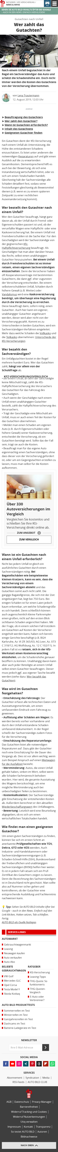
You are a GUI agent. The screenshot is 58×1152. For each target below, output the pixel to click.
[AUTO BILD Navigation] (54, 3)
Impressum (14, 1126)
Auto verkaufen (13, 957)
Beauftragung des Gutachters (24, 117)
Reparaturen (26, 156)
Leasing (8, 949)
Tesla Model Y (12, 989)
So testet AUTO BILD (22, 1131)
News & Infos (13, 5)
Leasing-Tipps (38, 976)
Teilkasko (11, 337)
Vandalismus (9, 294)
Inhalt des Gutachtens (19, 128)
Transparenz (43, 1126)
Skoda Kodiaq (12, 993)
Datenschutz (21, 1101)
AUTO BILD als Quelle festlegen (19, 922)
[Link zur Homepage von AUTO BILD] (2, 3)
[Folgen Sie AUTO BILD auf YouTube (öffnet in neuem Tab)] (12, 1063)
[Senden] (45, 1047)
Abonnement (14, 1077)
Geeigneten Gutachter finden (23, 132)
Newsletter (29, 1040)
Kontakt (28, 1126)
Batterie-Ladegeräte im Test (20, 1028)
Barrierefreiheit (29, 1106)
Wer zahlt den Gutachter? (21, 121)
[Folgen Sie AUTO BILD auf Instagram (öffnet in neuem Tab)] (19, 1063)
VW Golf (8, 976)
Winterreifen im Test (16, 1014)
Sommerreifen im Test (17, 1010)
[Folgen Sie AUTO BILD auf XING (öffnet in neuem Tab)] (25, 1063)
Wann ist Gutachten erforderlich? (26, 125)
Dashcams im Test (14, 1023)
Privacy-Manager (42, 1101)
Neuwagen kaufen (14, 953)
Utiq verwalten (29, 1121)
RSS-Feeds (18, 1082)
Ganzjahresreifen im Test (18, 1019)
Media (45, 1077)
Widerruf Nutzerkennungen (29, 1116)
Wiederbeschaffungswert (17, 806)
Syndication (32, 1077)
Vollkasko (45, 333)
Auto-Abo (9, 961)
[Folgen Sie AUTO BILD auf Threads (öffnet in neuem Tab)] (39, 1063)
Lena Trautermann (28, 95)
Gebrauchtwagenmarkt (17, 944)
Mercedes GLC (12, 980)
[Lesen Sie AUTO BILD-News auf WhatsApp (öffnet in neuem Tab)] (52, 1063)
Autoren (42, 1131)
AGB (8, 1101)
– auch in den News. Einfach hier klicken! (26, 11)
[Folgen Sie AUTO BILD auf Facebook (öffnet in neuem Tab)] (6, 1063)
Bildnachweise (29, 1136)
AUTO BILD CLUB (37, 1082)
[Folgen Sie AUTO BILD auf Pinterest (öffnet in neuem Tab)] (32, 1063)
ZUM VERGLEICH (29, 539)
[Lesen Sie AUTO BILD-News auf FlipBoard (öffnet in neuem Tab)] (45, 1063)
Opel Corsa (10, 985)
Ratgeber (10, 2)
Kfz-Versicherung (26, 2)
